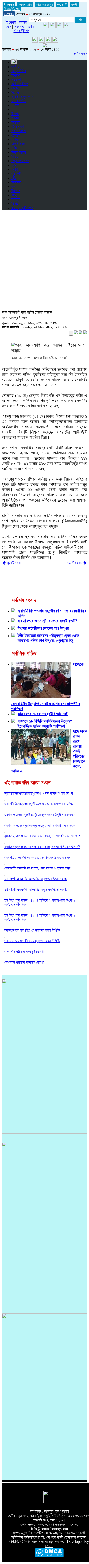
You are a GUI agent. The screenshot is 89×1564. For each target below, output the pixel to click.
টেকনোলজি (18, 127)
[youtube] (46, 27)
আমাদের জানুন (44, 5)
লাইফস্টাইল (18, 131)
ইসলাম (15, 114)
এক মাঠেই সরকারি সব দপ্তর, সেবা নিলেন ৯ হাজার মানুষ (37, 857)
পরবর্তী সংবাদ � (76, 563)
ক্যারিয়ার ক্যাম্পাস (22, 97)
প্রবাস (15, 118)
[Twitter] (53, 27)
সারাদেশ (16, 79)
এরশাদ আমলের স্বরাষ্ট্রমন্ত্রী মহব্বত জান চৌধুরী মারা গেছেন (39, 815)
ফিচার (14, 204)
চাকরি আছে (18, 144)
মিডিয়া (15, 156)
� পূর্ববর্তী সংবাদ (12, 563)
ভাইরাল (15, 139)
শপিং (14, 148)
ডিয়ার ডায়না (18, 152)
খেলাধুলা (16, 88)
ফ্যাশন (15, 169)
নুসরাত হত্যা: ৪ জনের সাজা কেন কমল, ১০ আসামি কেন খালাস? (42, 836)
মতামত (15, 122)
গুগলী (74, 5)
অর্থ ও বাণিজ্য (19, 84)
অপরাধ (15, 75)
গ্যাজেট (16, 174)
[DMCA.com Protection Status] (49, 1556)
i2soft (49, 1546)
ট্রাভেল (15, 191)
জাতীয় (15, 67)
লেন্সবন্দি (15, 135)
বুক (13, 186)
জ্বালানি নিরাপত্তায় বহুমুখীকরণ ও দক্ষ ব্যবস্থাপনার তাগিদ (38, 793)
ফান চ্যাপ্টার (18, 101)
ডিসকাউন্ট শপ (12, 9)
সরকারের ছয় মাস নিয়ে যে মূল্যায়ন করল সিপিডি (32, 930)
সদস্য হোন (25, 5)
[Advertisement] (44, 258)
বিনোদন (15, 92)
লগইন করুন (80, 54)
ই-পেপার (9, 5)
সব (16, 105)
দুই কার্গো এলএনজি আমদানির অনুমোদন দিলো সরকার (35, 879)
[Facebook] (59, 27)
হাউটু (14, 195)
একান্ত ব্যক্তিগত (22, 208)
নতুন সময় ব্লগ (20, 161)
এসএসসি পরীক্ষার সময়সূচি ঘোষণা (24, 952)
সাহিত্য (15, 199)
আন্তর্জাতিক (18, 71)
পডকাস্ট (62, 5)
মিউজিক (16, 182)
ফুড (13, 165)
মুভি (13, 178)
